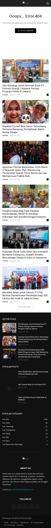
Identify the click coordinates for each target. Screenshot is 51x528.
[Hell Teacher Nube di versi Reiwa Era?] (9, 388)
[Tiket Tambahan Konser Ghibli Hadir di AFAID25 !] (9, 401)
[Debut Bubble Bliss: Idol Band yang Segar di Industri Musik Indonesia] (9, 375)
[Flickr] (25, 506)
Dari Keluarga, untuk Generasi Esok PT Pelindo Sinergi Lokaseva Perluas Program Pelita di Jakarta (23, 88)
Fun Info (5, 81)
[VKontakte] (37, 506)
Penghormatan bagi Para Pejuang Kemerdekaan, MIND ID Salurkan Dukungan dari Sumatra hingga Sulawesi (24, 213)
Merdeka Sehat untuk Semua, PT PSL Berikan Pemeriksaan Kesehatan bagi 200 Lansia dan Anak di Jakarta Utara (25, 295)
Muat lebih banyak (25, 307)
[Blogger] (14, 506)
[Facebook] (19, 506)
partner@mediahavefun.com (22, 489)
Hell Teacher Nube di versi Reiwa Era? (32, 384)
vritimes (5, 95)
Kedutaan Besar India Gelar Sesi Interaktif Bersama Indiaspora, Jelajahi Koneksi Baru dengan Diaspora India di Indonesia (25, 254)
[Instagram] (31, 506)
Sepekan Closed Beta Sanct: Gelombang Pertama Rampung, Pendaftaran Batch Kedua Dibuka (24, 129)
